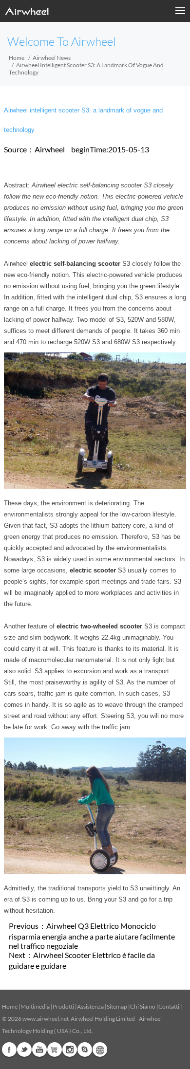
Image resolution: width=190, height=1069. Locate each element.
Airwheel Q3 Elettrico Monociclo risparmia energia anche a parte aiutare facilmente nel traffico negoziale (92, 935)
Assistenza (90, 1006)
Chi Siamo (142, 1006)
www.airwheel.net (45, 1018)
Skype (84, 1049)
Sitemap (117, 1006)
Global (100, 1049)
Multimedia (35, 1006)
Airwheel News (52, 57)
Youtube (39, 1049)
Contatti (168, 1006)
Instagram (69, 1049)
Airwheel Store (54, 1049)
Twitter (24, 1049)
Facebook (9, 1049)
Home (16, 57)
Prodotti (63, 1006)
